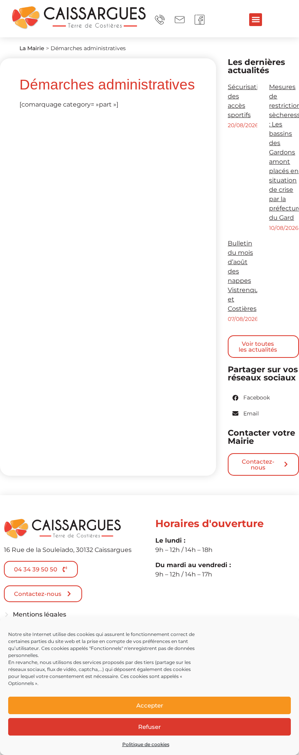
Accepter (149, 705)
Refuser (149, 726)
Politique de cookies (145, 744)
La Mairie (31, 48)
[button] (255, 19)
